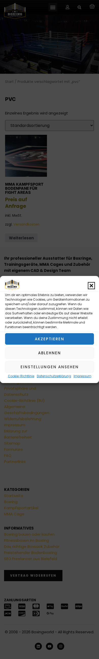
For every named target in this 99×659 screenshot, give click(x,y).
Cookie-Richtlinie (21, 376)
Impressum (82, 376)
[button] (91, 285)
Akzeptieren (49, 339)
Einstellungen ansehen (50, 367)
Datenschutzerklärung (54, 376)
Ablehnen (49, 353)
